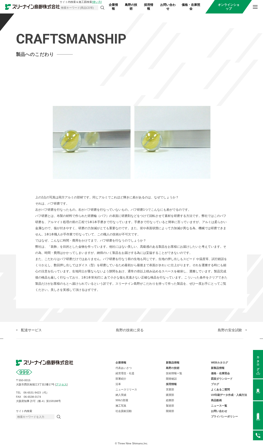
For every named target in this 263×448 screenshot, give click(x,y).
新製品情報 (172, 362)
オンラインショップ (229, 6)
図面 (258, 387)
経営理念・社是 (125, 373)
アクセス (61, 384)
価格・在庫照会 (191, 6)
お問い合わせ (168, 6)
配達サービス (31, 330)
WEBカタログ (219, 362)
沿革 (118, 384)
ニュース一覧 (219, 405)
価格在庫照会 (258, 413)
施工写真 (121, 405)
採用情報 (148, 6)
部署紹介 (121, 378)
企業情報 (113, 6)
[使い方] (97, 1)
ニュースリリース (126, 389)
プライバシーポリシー (224, 416)
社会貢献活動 (124, 411)
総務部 (170, 400)
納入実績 (121, 394)
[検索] (102, 7)
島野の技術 (131, 6)
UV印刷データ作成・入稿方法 (229, 394)
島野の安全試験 (230, 330)
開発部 (170, 411)
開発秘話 (171, 378)
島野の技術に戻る (130, 330)
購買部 (170, 394)
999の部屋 (122, 400)
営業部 (170, 389)
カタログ (258, 362)
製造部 (170, 405)
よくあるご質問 (220, 389)
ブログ (215, 384)
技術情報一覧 (174, 373)
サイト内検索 (24, 411)
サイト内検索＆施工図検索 (81, 1)
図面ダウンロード (222, 378)
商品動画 (216, 400)
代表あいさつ (124, 367)
